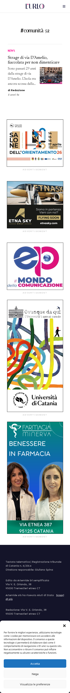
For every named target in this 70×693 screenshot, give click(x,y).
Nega (35, 674)
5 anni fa (13, 94)
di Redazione (16, 90)
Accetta (35, 663)
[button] (64, 625)
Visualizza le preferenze (35, 684)
